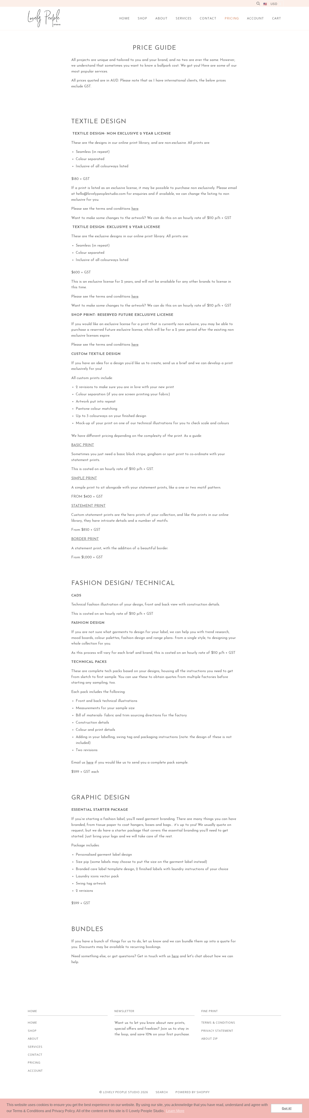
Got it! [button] (287, 1108)
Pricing (232, 18)
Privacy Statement (217, 1031)
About (161, 18)
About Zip (209, 1038)
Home (124, 18)
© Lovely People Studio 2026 (123, 1092)
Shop (142, 18)
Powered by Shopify (193, 1092)
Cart (276, 18)
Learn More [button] (175, 1111)
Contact (208, 18)
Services (184, 18)
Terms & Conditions (218, 1022)
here (134, 209)
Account (255, 18)
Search (162, 1092)
